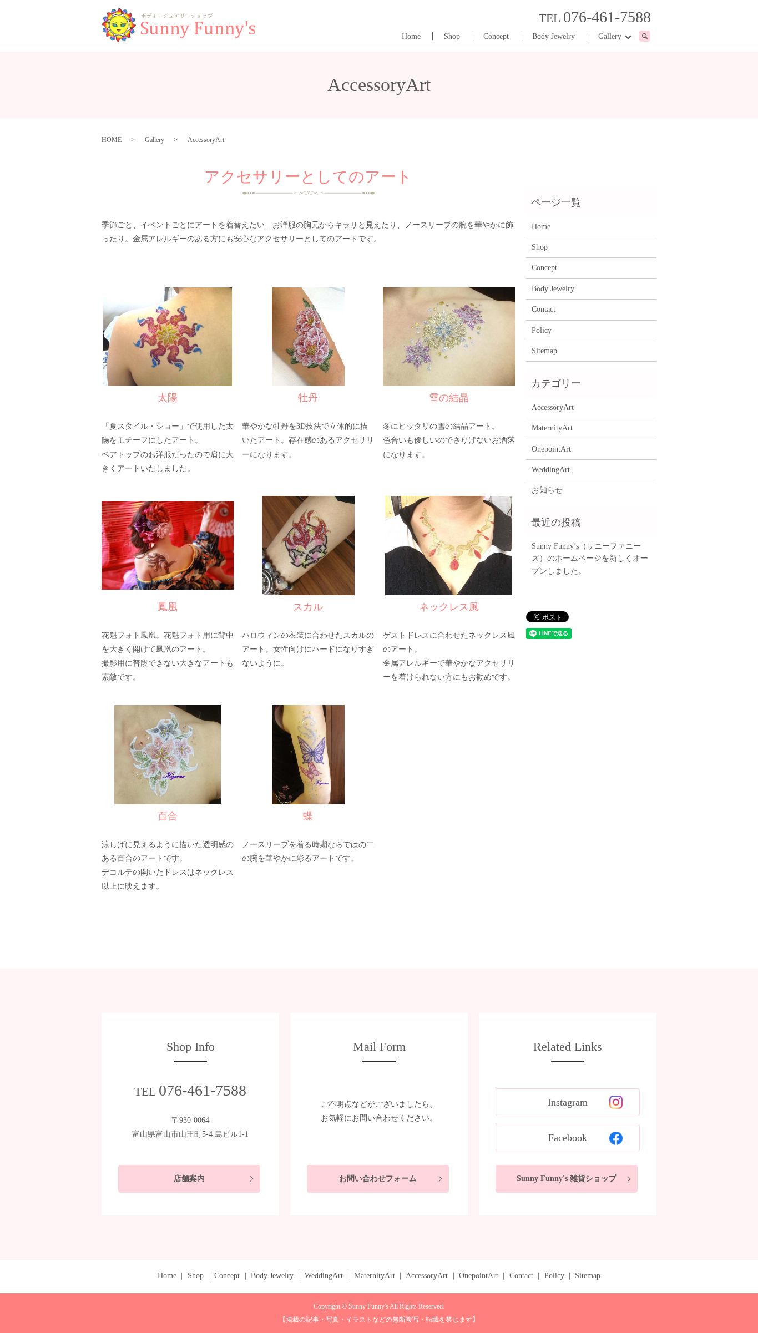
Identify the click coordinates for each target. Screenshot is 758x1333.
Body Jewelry (553, 36)
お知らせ (547, 490)
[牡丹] (308, 337)
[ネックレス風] (449, 545)
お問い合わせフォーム (378, 1178)
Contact (543, 309)
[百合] (168, 754)
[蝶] (308, 754)
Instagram (568, 1102)
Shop (452, 36)
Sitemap (544, 351)
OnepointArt (551, 449)
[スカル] (308, 545)
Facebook (567, 1137)
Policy (542, 330)
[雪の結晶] (449, 337)
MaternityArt (552, 428)
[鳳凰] (168, 545)
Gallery (609, 36)
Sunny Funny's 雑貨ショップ (566, 1178)
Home (411, 36)
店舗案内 (189, 1178)
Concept (496, 36)
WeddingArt (551, 469)
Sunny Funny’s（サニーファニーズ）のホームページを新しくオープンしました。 (590, 558)
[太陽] (168, 337)
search (650, 37)
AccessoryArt (553, 407)
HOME (112, 140)
